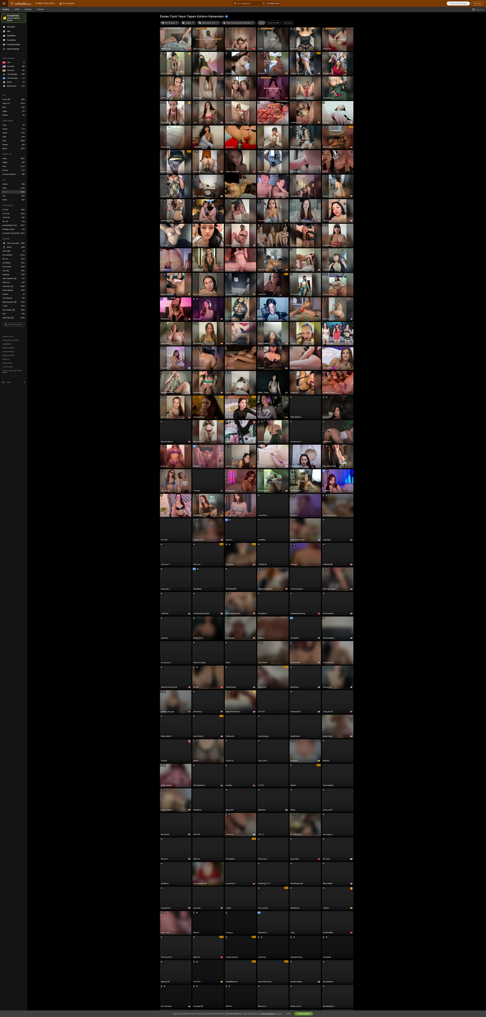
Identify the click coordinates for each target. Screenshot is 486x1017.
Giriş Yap (477, 3)
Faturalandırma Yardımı (11, 340)
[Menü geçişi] (4, 3)
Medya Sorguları (9, 348)
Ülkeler (188, 23)
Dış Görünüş (170, 23)
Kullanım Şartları (8, 355)
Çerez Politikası (268, 1014)
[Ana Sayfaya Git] (20, 3)
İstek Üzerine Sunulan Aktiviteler (239, 23)
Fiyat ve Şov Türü (208, 23)
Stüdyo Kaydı (7, 363)
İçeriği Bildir (7, 344)
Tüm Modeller (8, 367)
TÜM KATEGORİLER (15, 324)
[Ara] (263, 3)
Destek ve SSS (8, 336)
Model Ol (6, 359)
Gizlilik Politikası (8, 352)
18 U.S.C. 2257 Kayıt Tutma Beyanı (12, 371)
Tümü (261, 23)
